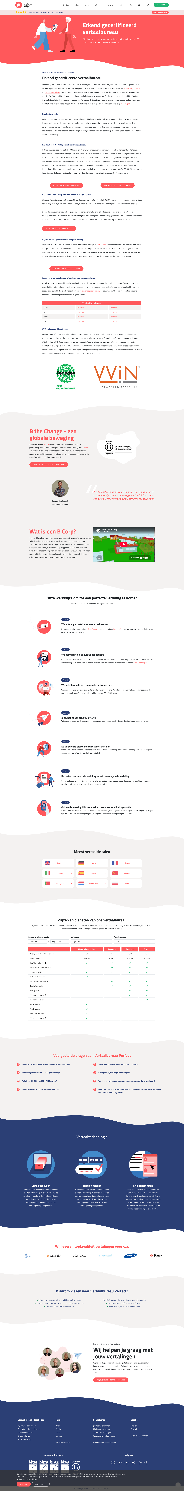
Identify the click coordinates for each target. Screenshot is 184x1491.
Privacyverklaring (24, 1439)
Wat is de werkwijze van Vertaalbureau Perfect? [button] (40, 1089)
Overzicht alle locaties (139, 1435)
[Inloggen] (148, 5)
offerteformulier (93, 629)
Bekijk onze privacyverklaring (27, 1479)
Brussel (134, 1429)
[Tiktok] (146, 1462)
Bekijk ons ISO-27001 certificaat (59, 228)
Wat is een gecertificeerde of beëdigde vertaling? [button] (41, 1072)
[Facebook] (119, 1462)
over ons (110, 5)
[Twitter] (113, 1462)
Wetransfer (117, 629)
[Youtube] (132, 1462)
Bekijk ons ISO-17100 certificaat (117, 185)
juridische (136, 88)
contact (121, 5)
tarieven (88, 5)
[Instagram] (139, 1462)
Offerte (161, 5)
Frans (58, 1432)
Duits (58, 1425)
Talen (58, 1419)
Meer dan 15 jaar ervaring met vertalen (124, 1306)
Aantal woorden (120, 937)
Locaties (134, 1419)
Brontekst (80, 307)
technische (128, 88)
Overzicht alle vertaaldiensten (104, 1442)
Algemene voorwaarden (27, 1425)
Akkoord (23, 1484)
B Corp (46, 444)
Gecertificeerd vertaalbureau (29, 1429)
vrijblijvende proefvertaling (90, 290)
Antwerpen (135, 1425)
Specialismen (99, 1419)
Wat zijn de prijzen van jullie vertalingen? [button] (114, 1072)
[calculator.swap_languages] (49, 941)
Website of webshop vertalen (104, 1436)
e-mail (105, 629)
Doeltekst (113, 307)
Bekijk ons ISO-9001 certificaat (66, 185)
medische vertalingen (53, 92)
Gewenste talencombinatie (38, 937)
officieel (85, 447)
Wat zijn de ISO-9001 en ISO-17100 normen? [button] (39, 1081)
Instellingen (40, 1484)
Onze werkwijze (24, 1436)
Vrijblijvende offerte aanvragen (111, 1380)
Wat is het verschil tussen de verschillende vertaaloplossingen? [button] (46, 1064)
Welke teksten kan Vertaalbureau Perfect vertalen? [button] (118, 1064)
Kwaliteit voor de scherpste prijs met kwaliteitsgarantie (124, 1300)
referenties (98, 5)
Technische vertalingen (102, 1432)
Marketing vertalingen (101, 1429)
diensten (66, 5)
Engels (58, 1429)
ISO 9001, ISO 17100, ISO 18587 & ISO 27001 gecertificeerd (60, 1303)
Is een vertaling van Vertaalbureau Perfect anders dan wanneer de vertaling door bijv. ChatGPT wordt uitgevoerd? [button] (129, 1091)
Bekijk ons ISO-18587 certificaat (66, 269)
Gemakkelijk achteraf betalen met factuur (124, 1303)
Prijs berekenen (160, 12)
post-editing (101, 244)
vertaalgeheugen (140, 662)
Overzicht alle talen (63, 1442)
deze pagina (125, 103)
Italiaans (59, 1436)
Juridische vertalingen (101, 1425)
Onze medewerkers (25, 1432)
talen (77, 5)
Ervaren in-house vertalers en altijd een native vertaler (61, 1300)
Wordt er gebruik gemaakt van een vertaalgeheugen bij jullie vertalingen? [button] (126, 1081)
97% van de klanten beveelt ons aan (60, 1306)
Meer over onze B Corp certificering (48, 464)
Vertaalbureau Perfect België (31, 1419)
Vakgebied (75, 937)
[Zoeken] (131, 5)
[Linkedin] (126, 1462)
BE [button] (139, 5)
